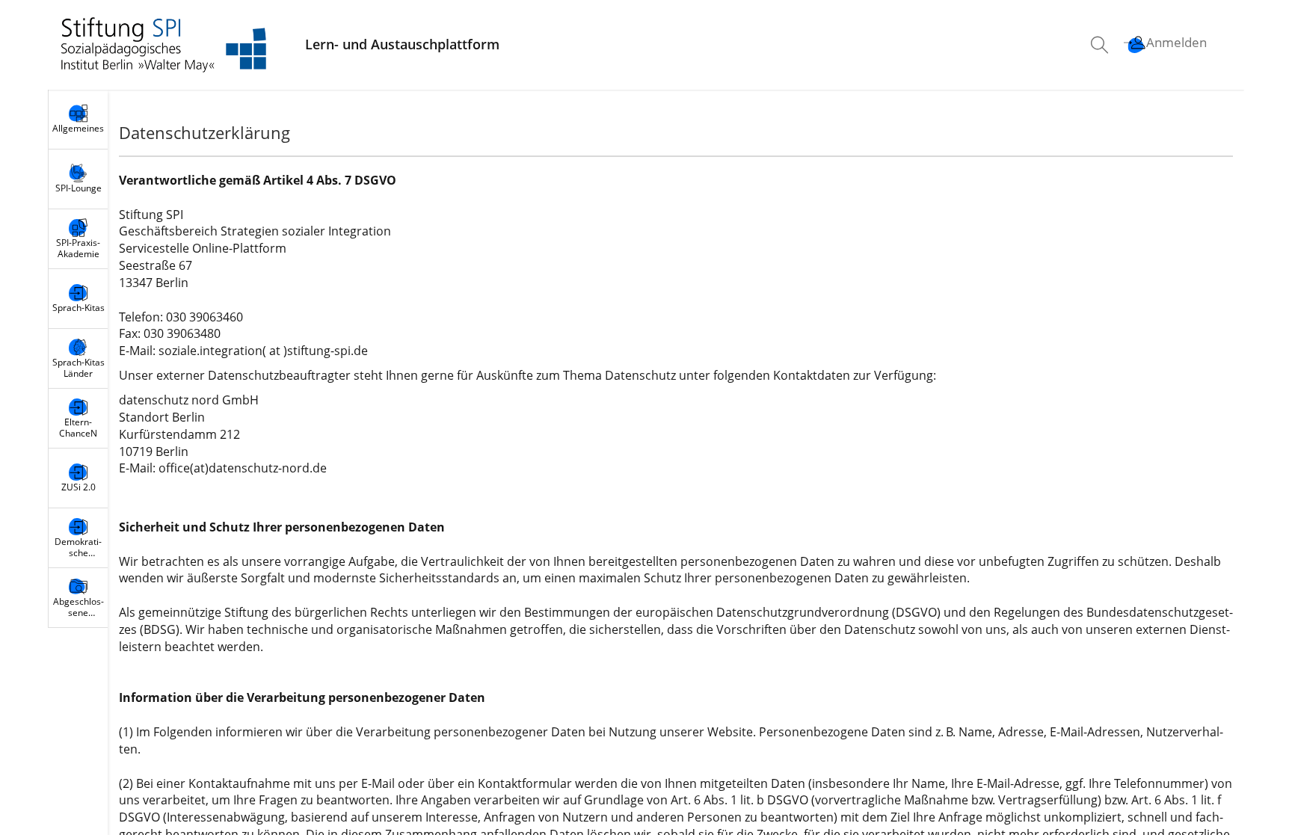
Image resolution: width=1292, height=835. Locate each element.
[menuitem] (1101, 44)
